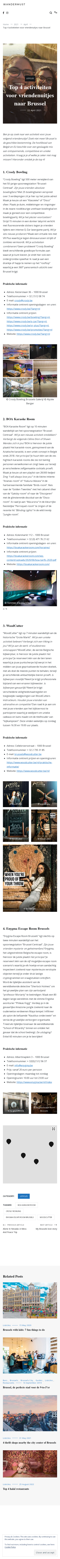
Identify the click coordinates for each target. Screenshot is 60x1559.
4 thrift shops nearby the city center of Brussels (29, 1442)
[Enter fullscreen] (53, 1129)
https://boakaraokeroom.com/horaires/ (28, 547)
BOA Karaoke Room (27, 1205)
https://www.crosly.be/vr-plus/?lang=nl (28, 325)
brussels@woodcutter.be (28, 754)
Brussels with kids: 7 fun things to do (24, 1330)
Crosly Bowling (13, 1211)
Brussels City (27, 1380)
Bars (5, 1380)
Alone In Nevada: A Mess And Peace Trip (15, 1228)
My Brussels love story (46, 1227)
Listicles (30, 78)
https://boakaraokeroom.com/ (33, 564)
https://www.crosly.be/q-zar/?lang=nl (27, 321)
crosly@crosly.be (23, 300)
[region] (30, 1154)
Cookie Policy (10, 1547)
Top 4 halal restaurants (16, 1489)
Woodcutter (46, 1217)
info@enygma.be (23, 1065)
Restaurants (8, 1383)
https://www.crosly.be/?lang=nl (23, 308)
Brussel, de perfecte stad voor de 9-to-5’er (26, 1387)
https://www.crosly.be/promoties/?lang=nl (29, 329)
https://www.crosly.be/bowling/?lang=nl (28, 317)
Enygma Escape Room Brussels (20, 1217)
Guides (39, 1380)
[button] (16, 351)
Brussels (14, 1380)
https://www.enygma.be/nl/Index (34, 1082)
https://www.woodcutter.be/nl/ (33, 771)
